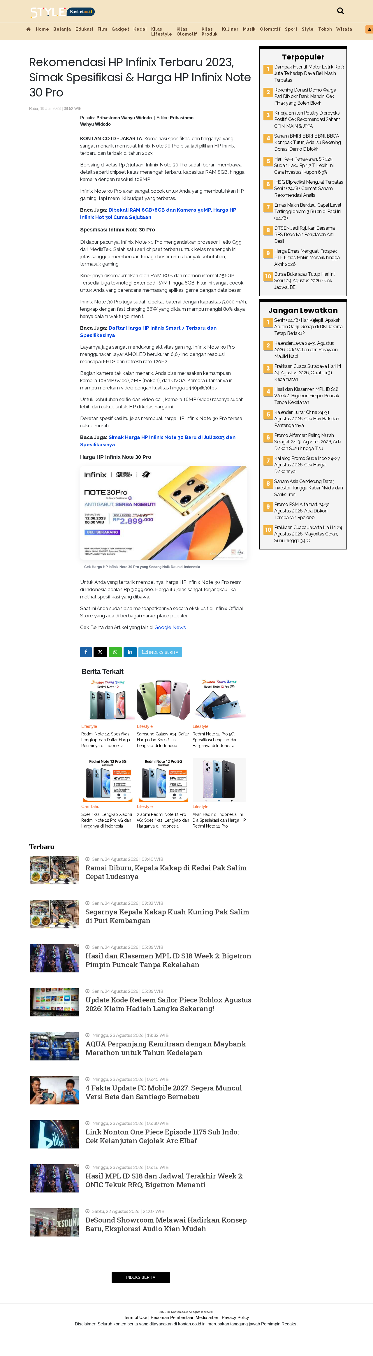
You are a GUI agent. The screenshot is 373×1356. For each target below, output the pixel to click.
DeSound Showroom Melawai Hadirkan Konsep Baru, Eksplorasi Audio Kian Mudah (166, 1224)
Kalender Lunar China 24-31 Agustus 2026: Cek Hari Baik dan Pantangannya (306, 419)
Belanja (62, 29)
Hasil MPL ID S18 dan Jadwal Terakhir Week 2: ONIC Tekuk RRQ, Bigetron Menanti (164, 1180)
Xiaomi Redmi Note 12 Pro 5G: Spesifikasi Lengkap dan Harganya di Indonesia (163, 820)
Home (42, 29)
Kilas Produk (210, 31)
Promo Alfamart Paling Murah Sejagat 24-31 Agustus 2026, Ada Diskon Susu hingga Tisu (307, 442)
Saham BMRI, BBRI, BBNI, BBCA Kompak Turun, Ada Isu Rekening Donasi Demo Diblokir (307, 142)
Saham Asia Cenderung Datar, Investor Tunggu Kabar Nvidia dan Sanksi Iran (308, 488)
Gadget (120, 29)
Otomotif (270, 29)
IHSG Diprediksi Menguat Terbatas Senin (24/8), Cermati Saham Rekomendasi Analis (308, 188)
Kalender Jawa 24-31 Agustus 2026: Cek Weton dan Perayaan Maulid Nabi (305, 349)
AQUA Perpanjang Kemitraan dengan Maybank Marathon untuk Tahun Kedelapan (165, 1048)
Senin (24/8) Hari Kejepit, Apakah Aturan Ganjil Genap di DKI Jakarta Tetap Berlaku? (308, 326)
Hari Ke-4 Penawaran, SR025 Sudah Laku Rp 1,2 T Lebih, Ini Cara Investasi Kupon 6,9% (303, 165)
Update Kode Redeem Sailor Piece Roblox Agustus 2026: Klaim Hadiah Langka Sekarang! (168, 1004)
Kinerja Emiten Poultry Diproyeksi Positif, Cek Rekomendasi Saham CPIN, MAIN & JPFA (307, 119)
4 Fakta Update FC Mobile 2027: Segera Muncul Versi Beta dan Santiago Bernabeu (163, 1092)
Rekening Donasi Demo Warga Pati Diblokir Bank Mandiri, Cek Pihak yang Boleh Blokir (305, 96)
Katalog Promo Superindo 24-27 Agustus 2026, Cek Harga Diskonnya (307, 465)
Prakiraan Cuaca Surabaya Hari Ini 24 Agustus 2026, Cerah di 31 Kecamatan (307, 372)
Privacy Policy (235, 1317)
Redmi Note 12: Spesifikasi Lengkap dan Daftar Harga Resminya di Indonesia (105, 740)
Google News (170, 627)
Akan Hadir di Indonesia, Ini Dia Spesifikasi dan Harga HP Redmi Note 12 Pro (219, 820)
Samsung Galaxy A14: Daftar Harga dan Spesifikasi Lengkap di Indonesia (163, 740)
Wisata (344, 29)
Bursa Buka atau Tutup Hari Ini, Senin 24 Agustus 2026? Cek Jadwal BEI (304, 280)
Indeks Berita (140, 1277)
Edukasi (84, 29)
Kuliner (230, 29)
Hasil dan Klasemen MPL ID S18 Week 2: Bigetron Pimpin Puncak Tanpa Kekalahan (168, 960)
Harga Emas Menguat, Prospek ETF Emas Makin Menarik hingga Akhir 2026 (307, 257)
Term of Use (135, 1317)
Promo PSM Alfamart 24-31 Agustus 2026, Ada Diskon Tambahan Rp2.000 (302, 511)
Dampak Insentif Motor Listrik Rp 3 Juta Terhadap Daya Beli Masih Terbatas (309, 73)
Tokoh (325, 29)
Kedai (140, 29)
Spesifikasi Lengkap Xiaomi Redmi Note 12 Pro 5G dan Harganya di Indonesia (106, 820)
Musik (249, 29)
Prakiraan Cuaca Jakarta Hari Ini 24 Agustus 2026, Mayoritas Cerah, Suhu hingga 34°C (308, 534)
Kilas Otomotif (187, 31)
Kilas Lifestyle (161, 31)
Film (103, 29)
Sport (291, 29)
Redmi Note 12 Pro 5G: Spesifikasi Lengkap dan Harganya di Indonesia (215, 740)
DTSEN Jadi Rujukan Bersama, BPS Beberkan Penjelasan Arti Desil (304, 234)
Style (308, 29)
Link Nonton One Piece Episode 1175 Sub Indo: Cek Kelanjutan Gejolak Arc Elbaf (162, 1136)
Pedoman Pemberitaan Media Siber (184, 1317)
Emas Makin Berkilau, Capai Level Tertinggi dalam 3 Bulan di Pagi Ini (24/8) (307, 211)
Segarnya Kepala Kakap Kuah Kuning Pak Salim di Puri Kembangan (167, 916)
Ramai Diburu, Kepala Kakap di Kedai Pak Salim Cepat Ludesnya (166, 872)
